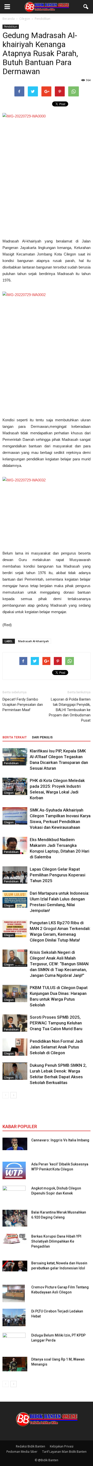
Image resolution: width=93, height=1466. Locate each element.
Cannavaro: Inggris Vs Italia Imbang (60, 1140)
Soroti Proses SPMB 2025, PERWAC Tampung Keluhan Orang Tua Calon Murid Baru (56, 1023)
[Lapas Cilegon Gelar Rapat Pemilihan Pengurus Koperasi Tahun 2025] (14, 875)
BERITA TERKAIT (14, 737)
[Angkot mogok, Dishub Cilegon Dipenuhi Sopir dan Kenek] (14, 1194)
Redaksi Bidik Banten (30, 1446)
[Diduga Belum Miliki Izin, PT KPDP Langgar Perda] (14, 1341)
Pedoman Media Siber (21, 1451)
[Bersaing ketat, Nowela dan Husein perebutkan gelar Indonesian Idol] (14, 1266)
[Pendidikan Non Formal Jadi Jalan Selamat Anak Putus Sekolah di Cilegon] (14, 1047)
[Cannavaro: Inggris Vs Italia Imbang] (14, 1144)
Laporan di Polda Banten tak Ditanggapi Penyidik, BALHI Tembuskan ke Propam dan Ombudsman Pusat (70, 710)
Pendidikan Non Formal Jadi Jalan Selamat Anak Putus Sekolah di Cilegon (56, 1047)
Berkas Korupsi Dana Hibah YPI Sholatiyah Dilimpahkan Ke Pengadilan (56, 1241)
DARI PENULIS (42, 737)
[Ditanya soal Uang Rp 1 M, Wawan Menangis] (14, 1364)
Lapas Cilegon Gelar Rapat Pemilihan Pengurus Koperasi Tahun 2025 (57, 875)
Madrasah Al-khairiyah (33, 641)
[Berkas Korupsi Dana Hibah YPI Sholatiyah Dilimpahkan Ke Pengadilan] (14, 1239)
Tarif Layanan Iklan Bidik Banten (64, 1451)
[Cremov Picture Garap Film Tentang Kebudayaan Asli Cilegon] (13, 1293)
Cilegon (9, 792)
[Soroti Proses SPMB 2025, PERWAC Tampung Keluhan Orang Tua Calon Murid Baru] (14, 1023)
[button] (86, 7)
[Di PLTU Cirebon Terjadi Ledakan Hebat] (14, 1317)
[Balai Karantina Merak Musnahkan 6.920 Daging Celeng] (14, 1218)
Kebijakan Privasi (61, 1446)
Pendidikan (10, 26)
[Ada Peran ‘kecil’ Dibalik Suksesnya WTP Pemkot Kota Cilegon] (14, 1170)
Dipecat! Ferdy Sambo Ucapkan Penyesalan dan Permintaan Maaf (22, 704)
